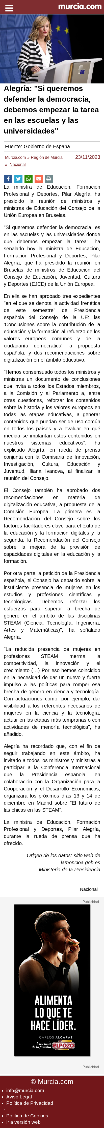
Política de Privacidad (29, 1103)
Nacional (89, 889)
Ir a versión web (23, 1122)
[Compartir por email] (39, 179)
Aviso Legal (19, 1096)
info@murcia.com (25, 1090)
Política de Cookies (27, 1115)
